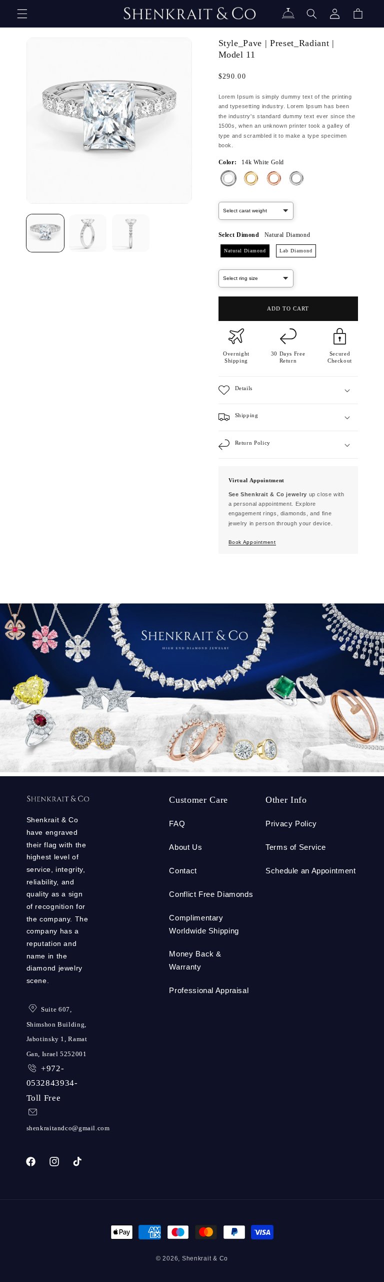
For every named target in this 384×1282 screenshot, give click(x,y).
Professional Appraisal (208, 991)
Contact (182, 871)
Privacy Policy (291, 824)
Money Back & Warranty (195, 960)
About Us (185, 847)
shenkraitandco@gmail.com (68, 1128)
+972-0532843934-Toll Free (52, 1083)
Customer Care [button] (198, 800)
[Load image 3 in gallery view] (131, 233)
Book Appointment (252, 542)
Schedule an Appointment (311, 871)
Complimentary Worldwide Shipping (203, 924)
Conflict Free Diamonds (211, 894)
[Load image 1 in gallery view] (45, 233)
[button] (22, 13)
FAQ (177, 824)
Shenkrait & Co (205, 1258)
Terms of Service (296, 847)
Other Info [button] (286, 800)
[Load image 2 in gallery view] (87, 233)
